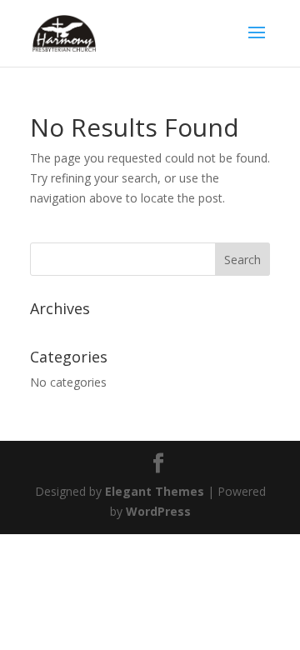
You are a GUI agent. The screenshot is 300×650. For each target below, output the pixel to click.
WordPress (158, 511)
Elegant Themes (154, 491)
